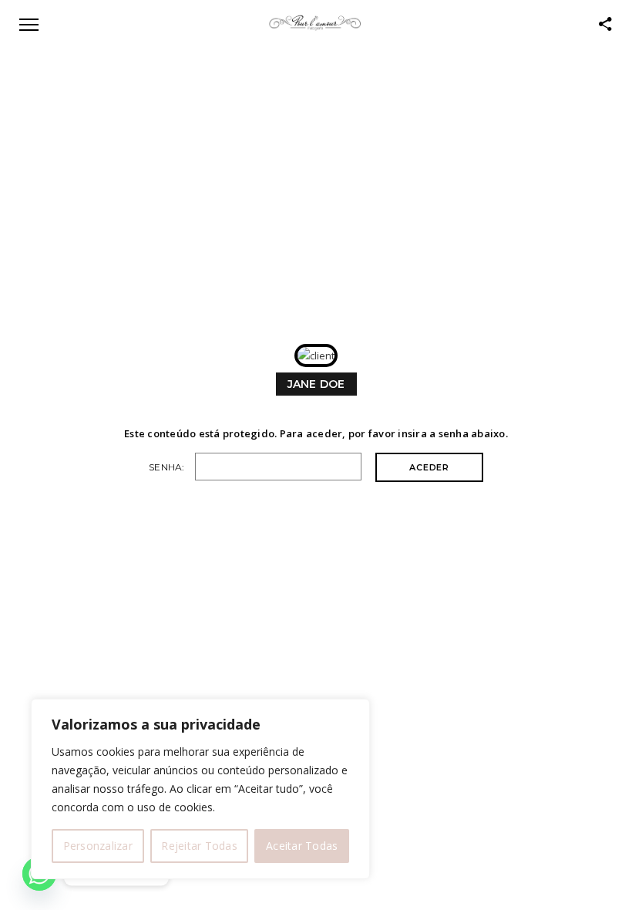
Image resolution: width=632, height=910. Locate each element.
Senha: (168, 467)
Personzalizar (98, 845)
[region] (200, 789)
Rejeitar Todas (199, 845)
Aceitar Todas (302, 845)
